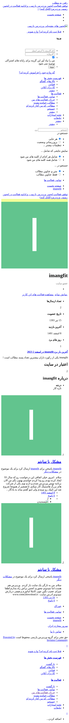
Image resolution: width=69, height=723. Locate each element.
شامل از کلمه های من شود (38, 156)
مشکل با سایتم (49, 462)
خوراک (57, 606)
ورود (52, 67)
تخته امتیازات (54, 115)
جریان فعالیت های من (43, 99)
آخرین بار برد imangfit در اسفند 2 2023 (47, 351)
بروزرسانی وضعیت (47, 142)
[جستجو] (36, 130)
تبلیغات (57, 118)
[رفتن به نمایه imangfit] (31, 454)
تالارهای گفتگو (47, 81)
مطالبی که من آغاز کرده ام (40, 105)
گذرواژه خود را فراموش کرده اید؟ (37, 72)
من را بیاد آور (48, 60)
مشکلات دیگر (51, 471)
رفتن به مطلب (60, 2)
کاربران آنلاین (48, 87)
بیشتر (52, 90)
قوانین (51, 84)
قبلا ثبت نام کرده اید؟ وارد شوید (44, 31)
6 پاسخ (51, 495)
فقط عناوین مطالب (46, 174)
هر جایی (53, 139)
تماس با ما (55, 631)
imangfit (57, 468)
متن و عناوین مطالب (46, 171)
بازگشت (50, 664)
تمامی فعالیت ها (46, 96)
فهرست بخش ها (52, 78)
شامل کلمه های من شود (42, 159)
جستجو (51, 108)
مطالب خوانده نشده (44, 102)
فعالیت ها (56, 93)
